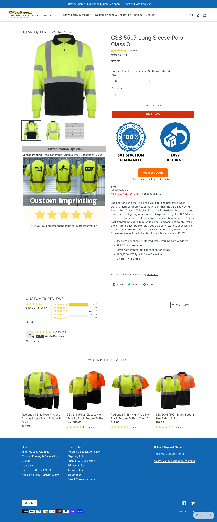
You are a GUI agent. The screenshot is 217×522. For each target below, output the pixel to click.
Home (25, 447)
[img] (44, 332)
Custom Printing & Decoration (40, 456)
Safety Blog (75, 474)
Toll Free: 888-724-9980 (37, 470)
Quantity (117, 88)
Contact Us (74, 447)
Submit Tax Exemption (81, 460)
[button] (119, 50)
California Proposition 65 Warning (174, 460)
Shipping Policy (77, 456)
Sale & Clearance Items (81, 479)
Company (28, 465)
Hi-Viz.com (189, 511)
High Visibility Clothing (35, 451)
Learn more (152, 274)
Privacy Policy (76, 465)
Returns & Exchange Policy (84, 451)
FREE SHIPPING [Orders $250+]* (42, 474)
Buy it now (152, 114)
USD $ (29, 502)
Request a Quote (152, 172)
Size (114, 75)
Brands (26, 460)
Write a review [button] (180, 305)
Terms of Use (76, 470)
